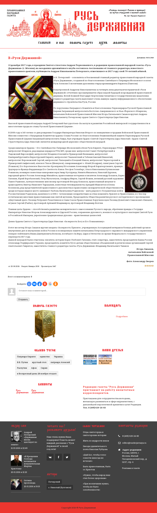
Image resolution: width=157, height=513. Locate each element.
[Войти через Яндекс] (44, 284)
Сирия (44, 368)
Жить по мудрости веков (96, 440)
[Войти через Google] (50, 283)
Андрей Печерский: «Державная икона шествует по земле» (24, 438)
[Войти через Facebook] (39, 284)
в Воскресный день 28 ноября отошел (37, 373)
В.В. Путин (22, 362)
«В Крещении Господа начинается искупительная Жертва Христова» (25, 462)
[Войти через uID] (29, 284)
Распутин (22, 368)
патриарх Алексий (60, 362)
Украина (58, 356)
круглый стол (39, 362)
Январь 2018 (33, 266)
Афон (34, 368)
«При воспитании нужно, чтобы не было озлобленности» (96, 486)
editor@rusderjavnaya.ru (134, 442)
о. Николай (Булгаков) (59, 487)
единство (45, 356)
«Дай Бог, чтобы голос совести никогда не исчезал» (94, 457)
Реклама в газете (131, 468)
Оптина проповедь (29, 481)
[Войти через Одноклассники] (55, 284)
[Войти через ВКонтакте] (34, 284)
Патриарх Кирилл (26, 356)
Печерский (54, 481)
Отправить (23, 299)
